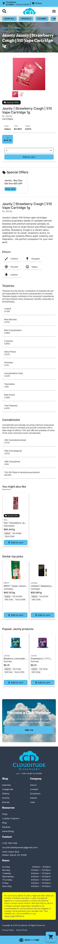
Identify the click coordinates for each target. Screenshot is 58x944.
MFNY (6, 583)
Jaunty (7, 655)
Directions (35, 793)
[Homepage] (29, 760)
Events (33, 798)
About (33, 785)
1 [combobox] (6, 150)
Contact (34, 789)
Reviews (6, 827)
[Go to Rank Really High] (29, 940)
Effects (5, 793)
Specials (6, 785)
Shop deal (10, 189)
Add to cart (29, 157)
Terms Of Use (21, 930)
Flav (5, 520)
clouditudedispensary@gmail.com (20, 847)
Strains (5, 798)
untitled (34, 583)
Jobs (32, 802)
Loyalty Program (10, 818)
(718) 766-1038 (9, 843)
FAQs (4, 814)
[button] (22, 3)
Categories (7, 789)
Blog (4, 822)
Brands (5, 802)
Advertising (8, 831)
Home (5, 28)
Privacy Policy (8, 930)
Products (16, 28)
